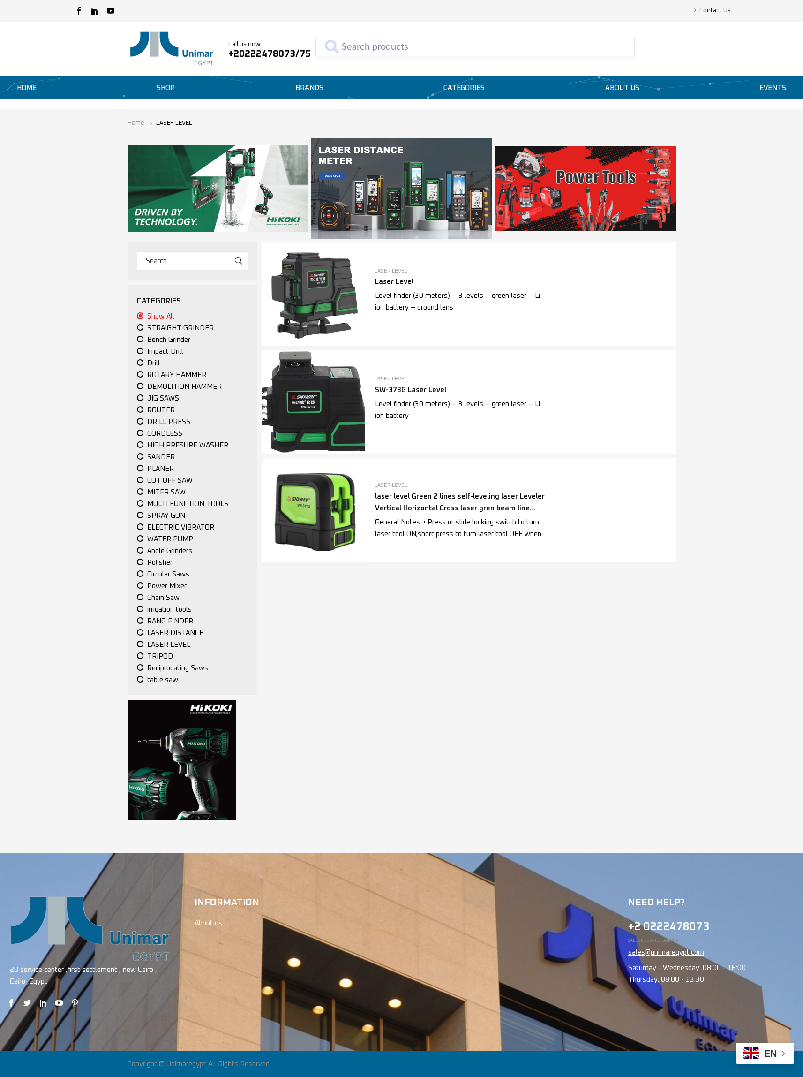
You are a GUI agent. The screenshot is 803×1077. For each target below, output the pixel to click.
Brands (309, 87)
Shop (166, 87)
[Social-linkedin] (95, 11)
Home (27, 87)
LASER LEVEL (391, 270)
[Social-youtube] (111, 11)
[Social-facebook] (79, 11)
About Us (622, 87)
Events (772, 87)
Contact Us (715, 11)
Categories (464, 87)
